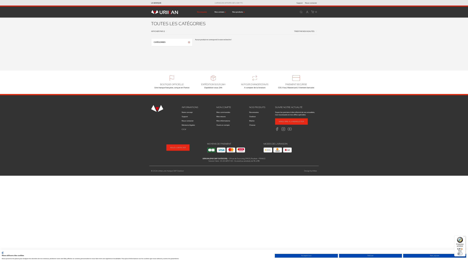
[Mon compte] (307, 12)
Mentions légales (188, 125)
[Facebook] (277, 129)
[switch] (460, 253)
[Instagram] (283, 129)
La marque (156, 3)
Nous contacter (311, 3)
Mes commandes (223, 112)
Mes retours (221, 116)
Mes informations (223, 121)
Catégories (160, 42)
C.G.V (184, 129)
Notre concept (187, 112)
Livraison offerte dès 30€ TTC (229, 3)
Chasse (252, 125)
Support (300, 3)
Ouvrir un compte (223, 125)
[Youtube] (290, 129)
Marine (251, 121)
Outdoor (252, 116)
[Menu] (464, 237)
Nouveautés (202, 12)
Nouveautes (254, 112)
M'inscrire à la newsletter (291, 121)
